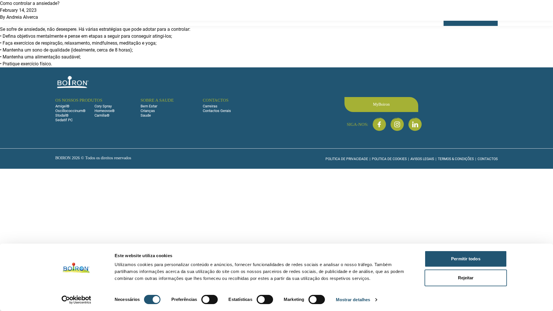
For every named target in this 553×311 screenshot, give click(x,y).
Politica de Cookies (389, 159)
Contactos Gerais (217, 111)
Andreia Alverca (22, 17)
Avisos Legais (422, 159)
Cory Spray (103, 106)
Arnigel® (62, 106)
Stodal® (62, 115)
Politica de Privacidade (346, 159)
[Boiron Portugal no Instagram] (397, 124)
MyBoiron (381, 104)
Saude (146, 115)
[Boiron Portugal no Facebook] (379, 124)
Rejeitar (466, 277)
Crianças (148, 111)
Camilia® (101, 115)
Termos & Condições (456, 159)
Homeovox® (104, 111)
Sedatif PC (64, 120)
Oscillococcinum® (70, 111)
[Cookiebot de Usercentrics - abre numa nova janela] (76, 299)
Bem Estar (149, 106)
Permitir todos (465, 258)
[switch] (209, 299)
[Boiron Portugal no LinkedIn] (415, 124)
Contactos (488, 159)
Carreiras (210, 106)
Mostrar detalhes (353, 299)
